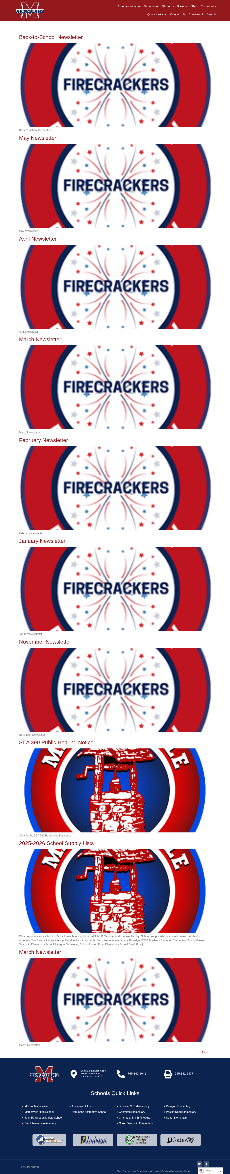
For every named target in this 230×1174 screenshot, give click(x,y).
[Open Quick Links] (165, 14)
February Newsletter (43, 440)
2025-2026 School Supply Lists (56, 843)
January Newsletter (42, 541)
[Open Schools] (157, 6)
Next (206, 1052)
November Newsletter (45, 642)
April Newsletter (38, 239)
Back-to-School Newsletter (51, 37)
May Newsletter (37, 138)
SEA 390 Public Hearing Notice (56, 742)
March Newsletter (40, 339)
